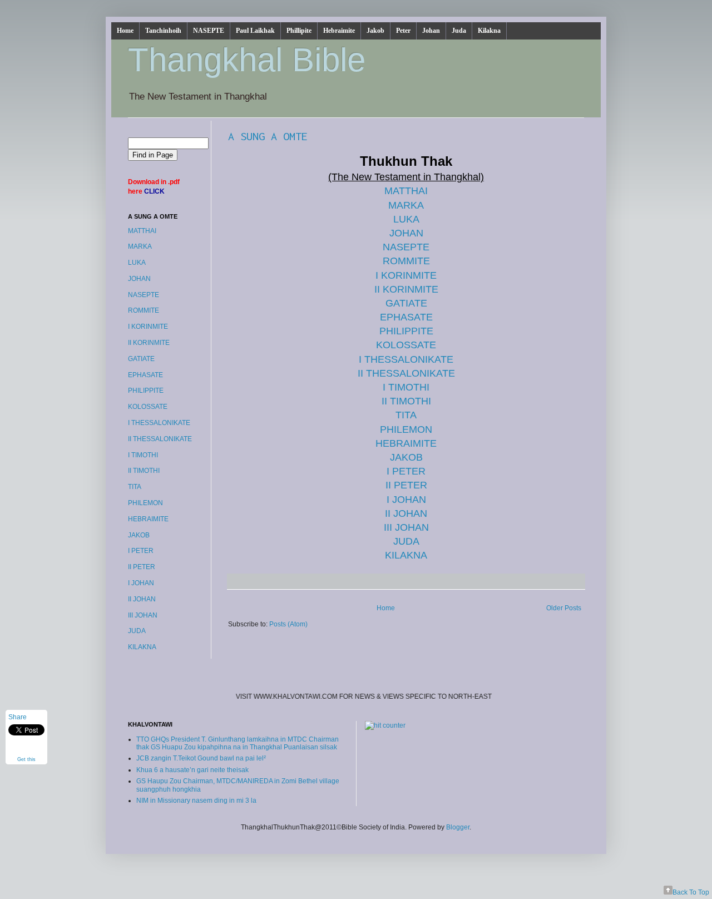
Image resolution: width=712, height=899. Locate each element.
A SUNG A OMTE (268, 136)
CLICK (154, 191)
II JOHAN (406, 513)
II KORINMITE (406, 289)
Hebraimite (339, 30)
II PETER (406, 485)
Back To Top (691, 892)
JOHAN (406, 233)
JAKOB (406, 457)
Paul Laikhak (255, 30)
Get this (26, 759)
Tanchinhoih (163, 30)
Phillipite (299, 30)
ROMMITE (406, 260)
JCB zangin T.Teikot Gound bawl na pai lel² (201, 758)
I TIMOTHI (406, 387)
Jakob (375, 30)
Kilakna (489, 30)
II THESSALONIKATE (406, 373)
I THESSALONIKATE (406, 359)
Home (125, 30)
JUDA (406, 541)
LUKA (406, 219)
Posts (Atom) (288, 624)
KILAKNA (406, 555)
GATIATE (406, 303)
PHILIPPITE (406, 331)
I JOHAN (406, 499)
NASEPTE (208, 30)
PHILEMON (406, 429)
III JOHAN (406, 527)
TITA (406, 415)
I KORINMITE (406, 275)
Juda (459, 30)
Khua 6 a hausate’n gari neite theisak (192, 770)
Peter (403, 30)
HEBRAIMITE (406, 443)
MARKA (406, 205)
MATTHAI (406, 190)
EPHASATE (406, 317)
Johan (431, 30)
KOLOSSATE (406, 344)
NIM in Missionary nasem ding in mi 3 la (196, 800)
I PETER (406, 471)
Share (17, 717)
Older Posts (563, 608)
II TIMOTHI (406, 401)
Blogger (457, 827)
